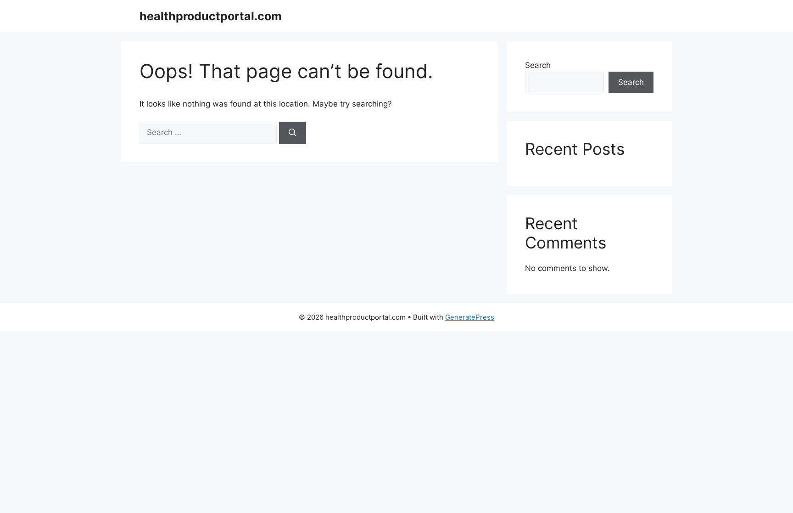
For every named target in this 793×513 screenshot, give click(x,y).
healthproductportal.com (211, 16)
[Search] (292, 133)
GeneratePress (469, 317)
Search (538, 65)
